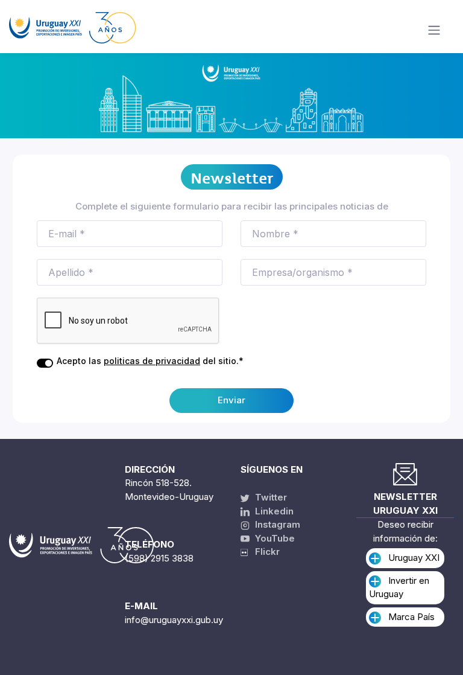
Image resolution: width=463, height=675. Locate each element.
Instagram (276, 524)
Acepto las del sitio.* (150, 361)
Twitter (270, 497)
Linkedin (273, 511)
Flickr (264, 551)
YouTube (274, 538)
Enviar (231, 400)
